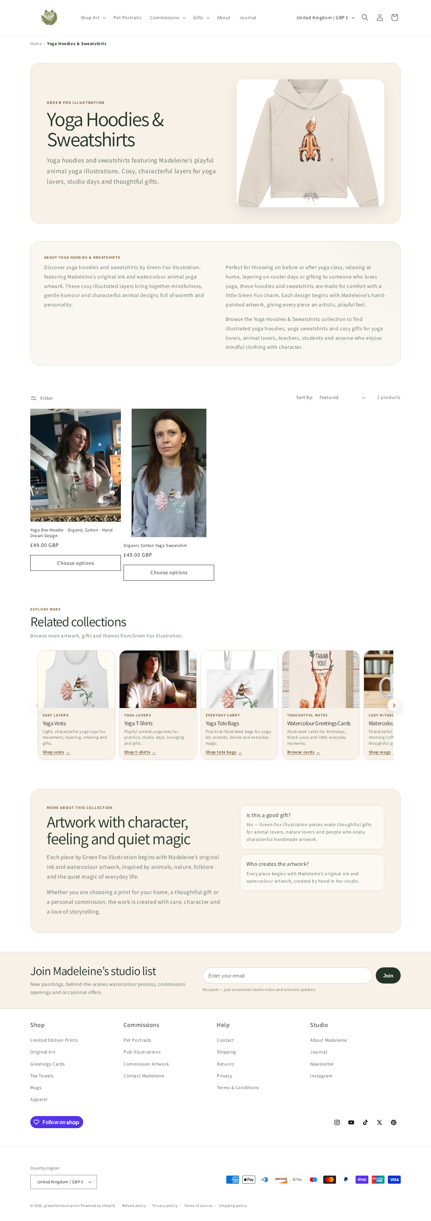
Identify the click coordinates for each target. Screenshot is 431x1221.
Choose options (75, 563)
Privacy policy (165, 1205)
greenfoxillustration (62, 1205)
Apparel (38, 1099)
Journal (318, 1052)
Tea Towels (42, 1076)
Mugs (35, 1087)
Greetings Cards (47, 1064)
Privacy (224, 1076)
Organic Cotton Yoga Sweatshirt (155, 545)
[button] (365, 17)
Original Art (42, 1052)
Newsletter (322, 1064)
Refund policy (134, 1205)
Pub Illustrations (142, 1052)
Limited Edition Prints (54, 1040)
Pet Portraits (138, 1040)
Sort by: (304, 397)
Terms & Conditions (238, 1087)
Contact (225, 1040)
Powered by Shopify (98, 1205)
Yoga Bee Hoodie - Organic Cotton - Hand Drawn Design (71, 533)
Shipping (226, 1052)
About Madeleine (328, 1040)
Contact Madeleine (144, 1076)
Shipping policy (233, 1205)
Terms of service (198, 1205)
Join (388, 975)
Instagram (321, 1076)
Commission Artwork (146, 1064)
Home (36, 43)
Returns (225, 1064)
